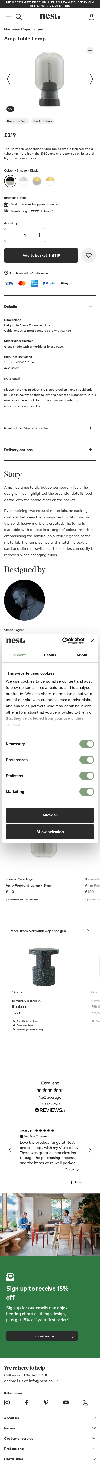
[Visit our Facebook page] (26, 1402)
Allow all (50, 815)
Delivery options (18, 449)
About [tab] (82, 655)
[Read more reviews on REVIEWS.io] (50, 1110)
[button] (10, 1150)
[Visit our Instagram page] (7, 1402)
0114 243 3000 (35, 1375)
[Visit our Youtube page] (66, 1402)
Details (10, 306)
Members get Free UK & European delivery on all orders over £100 (50, 4)
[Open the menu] (9, 16)
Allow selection (50, 832)
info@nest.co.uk (43, 1380)
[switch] (86, 760)
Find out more (42, 1336)
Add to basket (41, 255)
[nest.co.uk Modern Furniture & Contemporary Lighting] (50, 16)
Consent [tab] (18, 655)
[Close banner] (92, 641)
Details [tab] (50, 655)
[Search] (19, 16)
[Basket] (91, 16)
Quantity (11, 223)
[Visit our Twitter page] (85, 1402)
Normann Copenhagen (23, 29)
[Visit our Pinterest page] (46, 1402)
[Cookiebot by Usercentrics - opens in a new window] (64, 640)
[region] (50, 1150)
